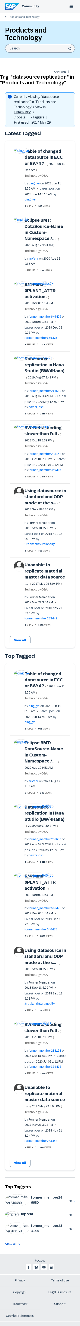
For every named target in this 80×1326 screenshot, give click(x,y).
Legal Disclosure (59, 1292)
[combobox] (40, 48)
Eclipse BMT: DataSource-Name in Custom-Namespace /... (44, 232)
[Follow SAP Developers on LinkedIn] (51, 1267)
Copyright (20, 1292)
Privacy (20, 1280)
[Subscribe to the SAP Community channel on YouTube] (44, 1267)
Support (60, 1304)
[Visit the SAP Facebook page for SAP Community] (28, 1267)
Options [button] (60, 71)
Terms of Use (60, 1280)
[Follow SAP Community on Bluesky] (36, 1267)
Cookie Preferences (20, 1315)
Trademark (20, 1304)
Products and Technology (24, 16)
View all (20, 640)
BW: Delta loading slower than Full (43, 433)
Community (30, 6)
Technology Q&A (36, 175)
